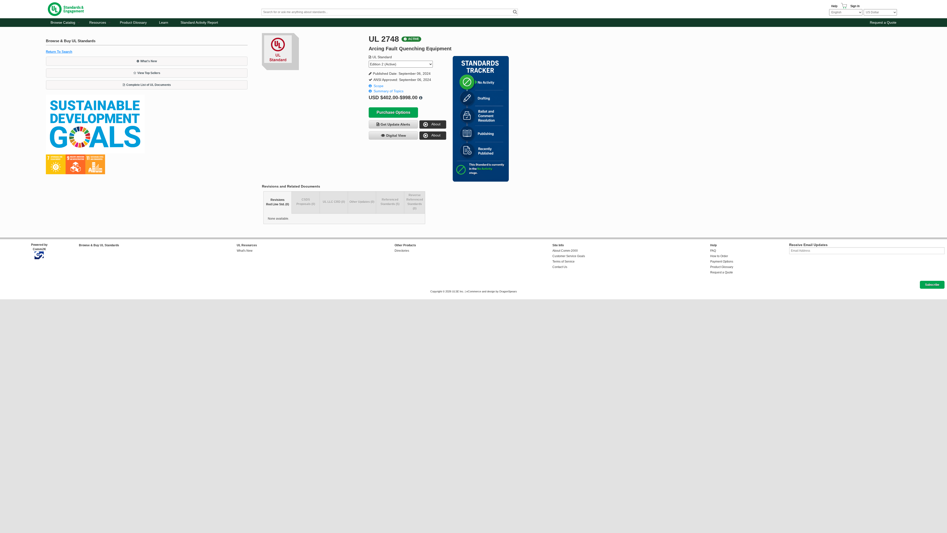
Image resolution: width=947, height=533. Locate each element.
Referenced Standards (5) (390, 202)
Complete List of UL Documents (148, 85)
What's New (148, 61)
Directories (402, 250)
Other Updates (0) (361, 202)
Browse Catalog (63, 22)
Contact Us (559, 267)
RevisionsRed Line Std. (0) (277, 202)
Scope (378, 86)
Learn (163, 22)
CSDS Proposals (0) (305, 202)
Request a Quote (883, 22)
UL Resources (247, 245)
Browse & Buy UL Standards (99, 245)
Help (834, 6)
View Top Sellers (148, 73)
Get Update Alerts (395, 124)
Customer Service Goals (568, 256)
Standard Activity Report (199, 22)
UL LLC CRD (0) (334, 202)
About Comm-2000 (565, 250)
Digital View (396, 135)
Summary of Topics (388, 91)
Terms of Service (563, 261)
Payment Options (721, 261)
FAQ (713, 250)
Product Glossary (133, 22)
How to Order (719, 256)
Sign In (855, 6)
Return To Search (59, 52)
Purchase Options (393, 112)
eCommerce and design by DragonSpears (491, 291)
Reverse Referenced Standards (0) (414, 201)
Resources (97, 22)
